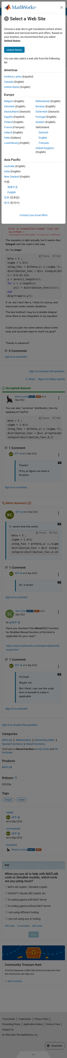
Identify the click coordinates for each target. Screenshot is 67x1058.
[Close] (61, 7)
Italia (7, 137)
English (43, 137)
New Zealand (11, 176)
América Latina (13, 76)
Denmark (9, 106)
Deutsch (43, 132)
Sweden (40, 122)
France (8, 127)
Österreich (41, 111)
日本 (6, 197)
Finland (8, 122)
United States (12, 87)
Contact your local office (33, 215)
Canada (8, 81)
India (7, 171)
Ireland (8, 132)
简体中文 (12, 187)
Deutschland (11, 111)
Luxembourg (11, 142)
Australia (9, 166)
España (8, 116)
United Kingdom (45, 148)
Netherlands (43, 101)
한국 (6, 202)
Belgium (8, 101)
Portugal (41, 116)
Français (44, 142)
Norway (40, 106)
